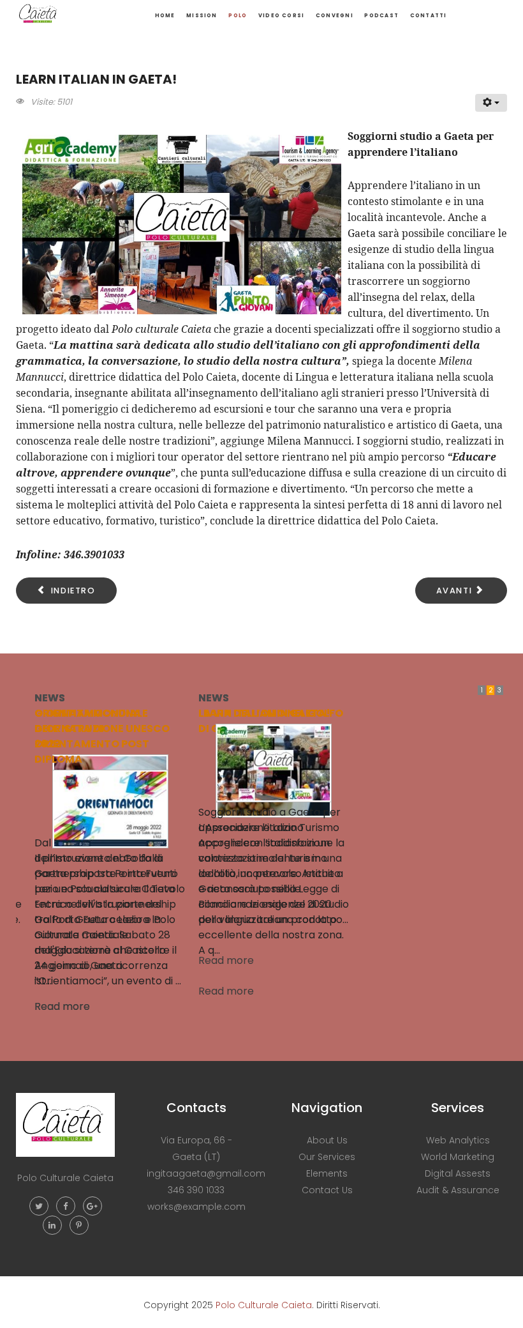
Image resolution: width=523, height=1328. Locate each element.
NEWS (73, 698)
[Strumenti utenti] (491, 103)
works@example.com (196, 1206)
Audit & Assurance (457, 1190)
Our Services (326, 1156)
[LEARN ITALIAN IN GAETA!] (133, 762)
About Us (327, 1140)
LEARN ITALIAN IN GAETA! (124, 713)
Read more (86, 960)
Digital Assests (457, 1173)
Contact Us (327, 1190)
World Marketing (457, 1156)
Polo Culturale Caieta (264, 1305)
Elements (327, 1173)
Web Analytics (458, 1140)
